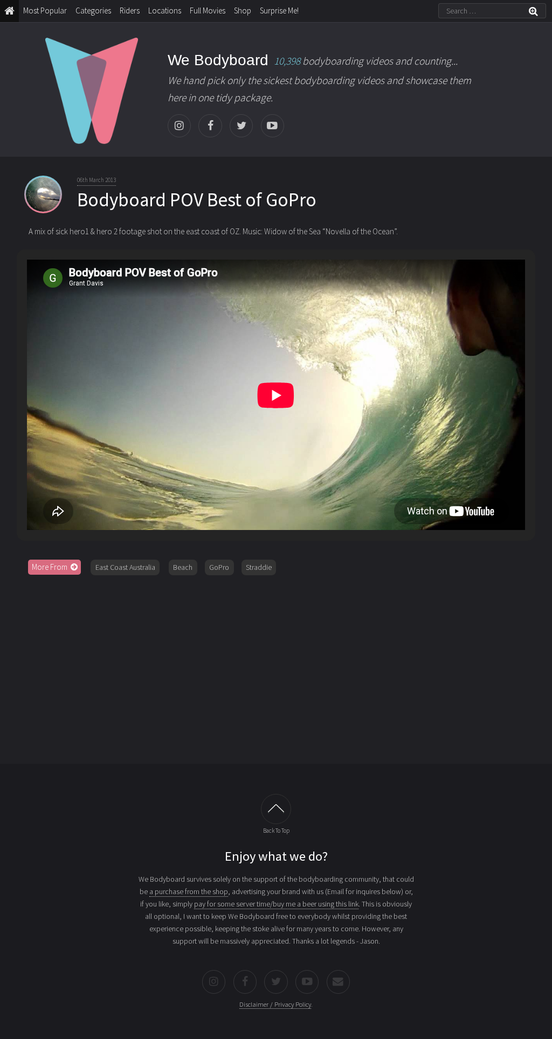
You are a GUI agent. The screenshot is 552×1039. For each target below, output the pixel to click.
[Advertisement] (276, 665)
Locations (164, 10)
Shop (242, 10)
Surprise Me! (279, 10)
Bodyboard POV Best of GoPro (196, 200)
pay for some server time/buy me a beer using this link (276, 904)
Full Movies (207, 10)
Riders (130, 10)
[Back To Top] (276, 809)
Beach (182, 567)
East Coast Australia (125, 567)
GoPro (219, 567)
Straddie (259, 567)
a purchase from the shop (188, 891)
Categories (93, 10)
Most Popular (45, 10)
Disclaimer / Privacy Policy (275, 1004)
